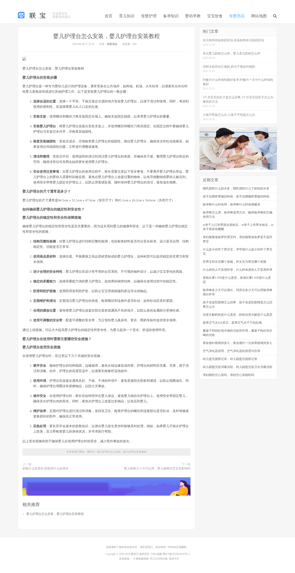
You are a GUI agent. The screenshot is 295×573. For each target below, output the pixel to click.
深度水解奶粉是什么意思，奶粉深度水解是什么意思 (237, 314)
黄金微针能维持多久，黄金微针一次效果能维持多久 (237, 343)
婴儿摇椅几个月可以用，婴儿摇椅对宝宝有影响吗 (157, 468)
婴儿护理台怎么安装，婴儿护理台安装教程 (106, 36)
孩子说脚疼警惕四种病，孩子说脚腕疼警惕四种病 (236, 196)
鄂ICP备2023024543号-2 (176, 553)
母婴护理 (149, 16)
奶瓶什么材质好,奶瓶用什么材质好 (45, 468)
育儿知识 (127, 16)
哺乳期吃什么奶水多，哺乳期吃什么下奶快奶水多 (236, 188)
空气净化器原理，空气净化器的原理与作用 (231, 351)
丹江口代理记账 (159, 558)
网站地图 (259, 16)
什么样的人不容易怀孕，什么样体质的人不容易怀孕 (237, 269)
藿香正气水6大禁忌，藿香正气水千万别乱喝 (232, 322)
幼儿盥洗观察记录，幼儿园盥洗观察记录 (230, 359)
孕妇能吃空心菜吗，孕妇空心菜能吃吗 (228, 375)
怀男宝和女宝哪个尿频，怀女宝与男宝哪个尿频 (234, 261)
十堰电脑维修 (141, 558)
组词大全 (174, 558)
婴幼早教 (193, 16)
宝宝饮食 (215, 16)
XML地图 (156, 553)
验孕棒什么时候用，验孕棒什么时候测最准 (231, 204)
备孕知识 (171, 16)
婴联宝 (91, 451)
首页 (109, 16)
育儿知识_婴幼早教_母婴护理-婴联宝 (33, 15)
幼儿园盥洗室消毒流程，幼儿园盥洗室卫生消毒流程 (237, 367)
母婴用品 (237, 16)
